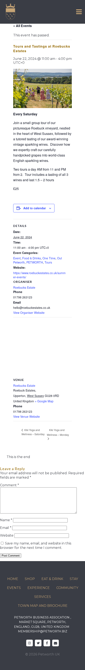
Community (67, 588)
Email (5, 528)
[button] (79, 12)
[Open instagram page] (29, 643)
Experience (38, 588)
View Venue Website (26, 416)
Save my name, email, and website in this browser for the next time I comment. (35, 545)
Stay (74, 579)
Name (6, 520)
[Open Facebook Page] (47, 643)
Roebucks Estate (24, 287)
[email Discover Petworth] (55, 643)
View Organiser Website (29, 312)
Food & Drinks (31, 258)
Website (6, 535)
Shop (30, 579)
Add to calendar (34, 208)
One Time (48, 258)
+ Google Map (44, 401)
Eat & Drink (52, 579)
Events (14, 588)
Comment (9, 485)
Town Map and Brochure (42, 606)
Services (42, 597)
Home (12, 579)
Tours (48, 262)
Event (17, 258)
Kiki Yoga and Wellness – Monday (58, 432)
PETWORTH (34, 262)
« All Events (22, 25)
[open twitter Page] (38, 643)
